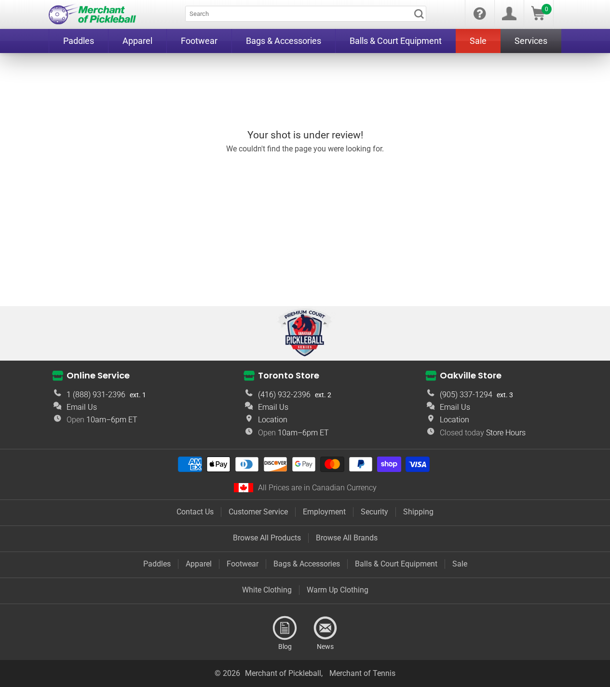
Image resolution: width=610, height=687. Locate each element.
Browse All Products (267, 537)
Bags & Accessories (306, 563)
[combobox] (305, 14)
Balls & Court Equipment (396, 563)
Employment (324, 511)
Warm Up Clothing (337, 589)
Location (272, 419)
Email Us (82, 407)
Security (374, 511)
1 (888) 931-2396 (96, 394)
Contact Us (195, 511)
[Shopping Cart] (538, 17)
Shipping (418, 511)
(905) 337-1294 (466, 394)
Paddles (157, 563)
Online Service (98, 375)
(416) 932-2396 (284, 394)
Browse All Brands (347, 537)
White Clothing (267, 589)
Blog (285, 628)
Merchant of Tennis (362, 673)
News (325, 628)
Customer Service (258, 511)
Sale (459, 563)
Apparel (199, 563)
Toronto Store (288, 375)
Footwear (242, 563)
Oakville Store (471, 375)
